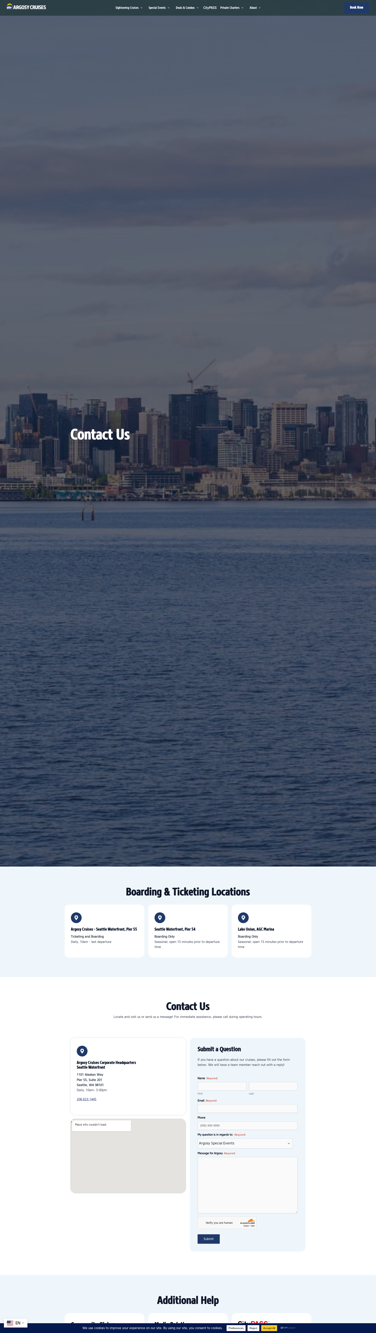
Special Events (157, 7)
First (200, 1094)
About (253, 7)
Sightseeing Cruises (127, 7)
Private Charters (230, 7)
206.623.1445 (86, 1099)
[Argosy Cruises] (26, 6)
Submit (209, 1239)
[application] (141, 8)
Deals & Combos (185, 7)
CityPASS (209, 8)
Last (251, 1094)
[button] (356, 8)
